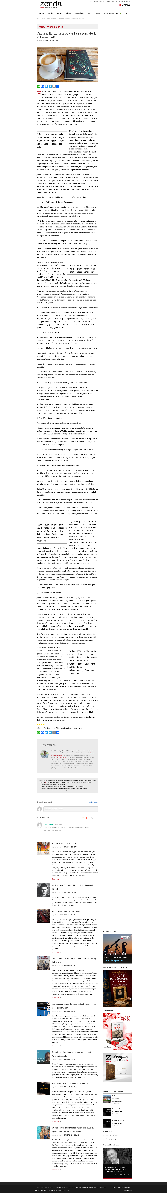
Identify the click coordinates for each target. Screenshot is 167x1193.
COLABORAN (94, 1)
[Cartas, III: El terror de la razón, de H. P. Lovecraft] (67, 64)
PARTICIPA (110, 1)
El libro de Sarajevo (118, 1120)
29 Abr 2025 (40, 40)
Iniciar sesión (93, 802)
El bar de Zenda (117, 1101)
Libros (68, 13)
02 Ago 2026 (115, 1103)
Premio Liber (117, 1187)
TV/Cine (97, 13)
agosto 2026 (109, 1135)
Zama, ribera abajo (52, 18)
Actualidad (79, 13)
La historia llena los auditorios (66, 911)
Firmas (41, 13)
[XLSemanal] (124, 4)
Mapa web (103, 1187)
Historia (59, 13)
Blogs (88, 13)
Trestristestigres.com (61, 1187)
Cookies (91, 1187)
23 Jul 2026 (115, 1125)
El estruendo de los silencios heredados (70, 1083)
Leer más (55, 879)
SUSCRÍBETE (102, 1)
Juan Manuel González (71, 1135)
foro (46, 782)
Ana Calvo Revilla (70, 1087)
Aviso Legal (71, 1187)
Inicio (38, 18)
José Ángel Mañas (69, 893)
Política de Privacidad (82, 1187)
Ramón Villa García (70, 915)
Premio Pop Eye (125, 1187)
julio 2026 (108, 1139)
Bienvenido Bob (61, 757)
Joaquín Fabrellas (70, 847)
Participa (96, 1187)
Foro (117, 13)
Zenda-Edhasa (109, 13)
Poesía (50, 13)
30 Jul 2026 (115, 1114)
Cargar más (67, 1177)
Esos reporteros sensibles (120, 1109)
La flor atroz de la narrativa (64, 843)
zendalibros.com (69, 966)
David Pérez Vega (51, 41)
